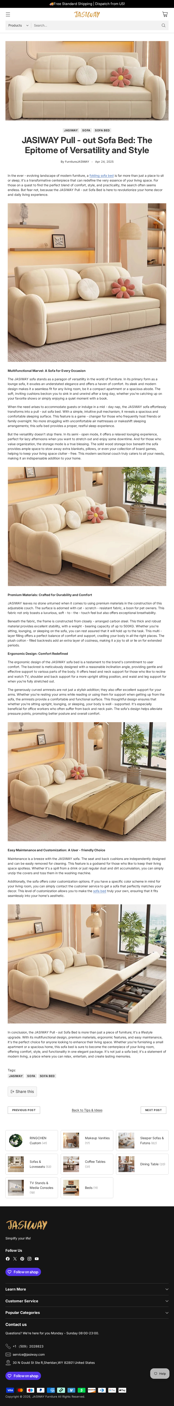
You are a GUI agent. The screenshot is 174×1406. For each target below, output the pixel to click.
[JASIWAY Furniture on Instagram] (29, 1259)
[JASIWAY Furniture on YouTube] (36, 1259)
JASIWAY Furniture (44, 1396)
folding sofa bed (101, 175)
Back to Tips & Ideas (87, 1110)
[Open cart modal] (164, 14)
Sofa (86, 130)
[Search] (164, 25)
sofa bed (99, 891)
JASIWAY (71, 130)
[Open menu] (7, 14)
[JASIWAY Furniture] (87, 14)
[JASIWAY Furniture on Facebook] (7, 1259)
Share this (25, 1091)
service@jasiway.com (29, 1354)
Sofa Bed (102, 130)
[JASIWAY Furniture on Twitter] (15, 1259)
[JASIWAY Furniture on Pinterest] (22, 1259)
